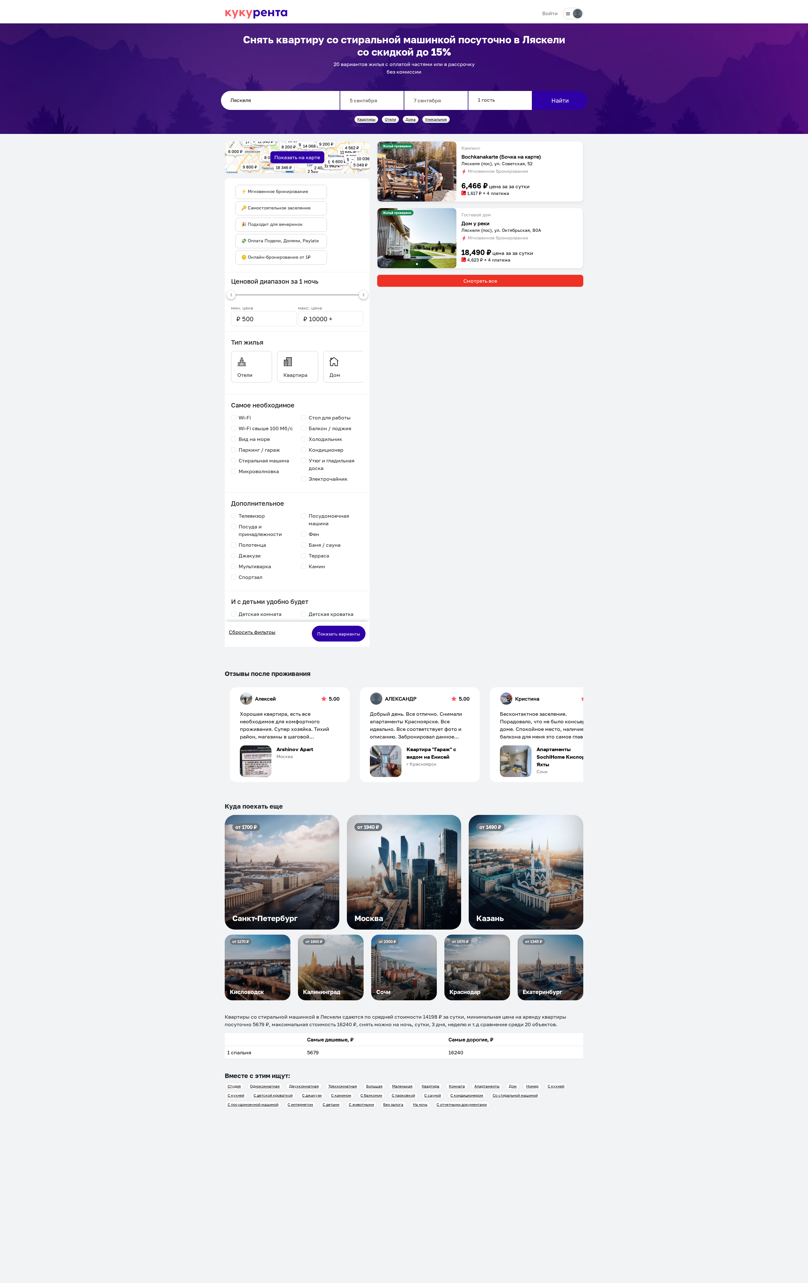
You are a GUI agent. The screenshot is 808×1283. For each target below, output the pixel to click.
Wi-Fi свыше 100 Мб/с (266, 428)
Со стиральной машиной (515, 1095)
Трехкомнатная (342, 1086)
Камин (317, 566)
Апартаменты (487, 1086)
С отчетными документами (462, 1104)
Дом (513, 1086)
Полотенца (252, 545)
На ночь (420, 1104)
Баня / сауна (325, 545)
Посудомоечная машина (329, 520)
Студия (234, 1086)
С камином (341, 1095)
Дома (411, 119)
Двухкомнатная (304, 1086)
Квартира (430, 1086)
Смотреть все (480, 281)
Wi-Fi (245, 417)
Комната (457, 1086)
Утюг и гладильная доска (331, 464)
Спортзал (250, 577)
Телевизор (252, 516)
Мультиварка (255, 566)
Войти (550, 13)
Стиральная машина (264, 460)
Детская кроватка (331, 614)
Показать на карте (297, 157)
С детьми (331, 1104)
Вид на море (254, 439)
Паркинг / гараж (259, 450)
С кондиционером (466, 1095)
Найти (560, 100)
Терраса (319, 555)
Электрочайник (328, 479)
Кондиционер (326, 450)
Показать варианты (338, 633)
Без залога (393, 1104)
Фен (314, 534)
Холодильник (325, 439)
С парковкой (403, 1095)
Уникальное (436, 119)
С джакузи (312, 1095)
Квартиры (366, 119)
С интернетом (300, 1104)
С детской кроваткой (273, 1095)
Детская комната (260, 614)
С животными (361, 1104)
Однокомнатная (265, 1086)
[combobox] (280, 100)
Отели (390, 119)
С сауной (432, 1095)
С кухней (556, 1086)
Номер (532, 1086)
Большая (374, 1086)
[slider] (231, 294)
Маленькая (402, 1086)
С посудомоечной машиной (253, 1104)
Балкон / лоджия (330, 428)
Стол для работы (330, 417)
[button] (416, 172)
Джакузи (250, 555)
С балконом (371, 1095)
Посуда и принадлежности (260, 530)
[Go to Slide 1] (417, 197)
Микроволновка (259, 471)
